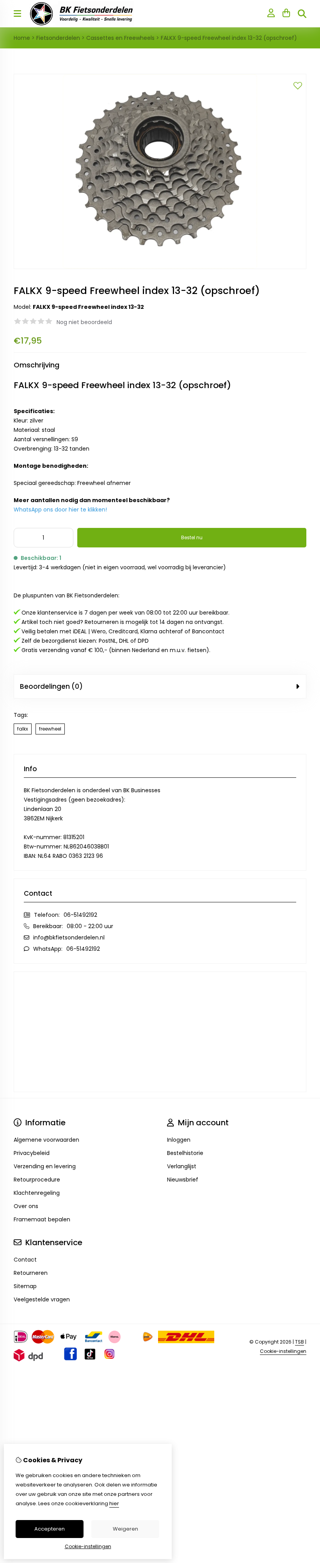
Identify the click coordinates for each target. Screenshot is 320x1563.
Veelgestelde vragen (42, 1299)
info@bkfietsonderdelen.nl (69, 937)
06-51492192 (80, 915)
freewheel (50, 728)
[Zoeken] (302, 13)
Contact (25, 1260)
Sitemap (25, 1286)
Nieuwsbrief (182, 1179)
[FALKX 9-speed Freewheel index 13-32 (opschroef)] (160, 267)
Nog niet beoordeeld (84, 322)
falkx (22, 728)
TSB (299, 1341)
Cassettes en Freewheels (120, 38)
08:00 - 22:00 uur (90, 926)
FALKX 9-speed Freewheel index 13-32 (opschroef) (229, 38)
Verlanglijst (181, 1166)
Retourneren (31, 1273)
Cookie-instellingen (283, 1351)
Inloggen (178, 1140)
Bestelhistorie (185, 1153)
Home (22, 38)
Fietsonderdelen (58, 38)
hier (114, 1503)
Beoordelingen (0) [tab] (51, 686)
